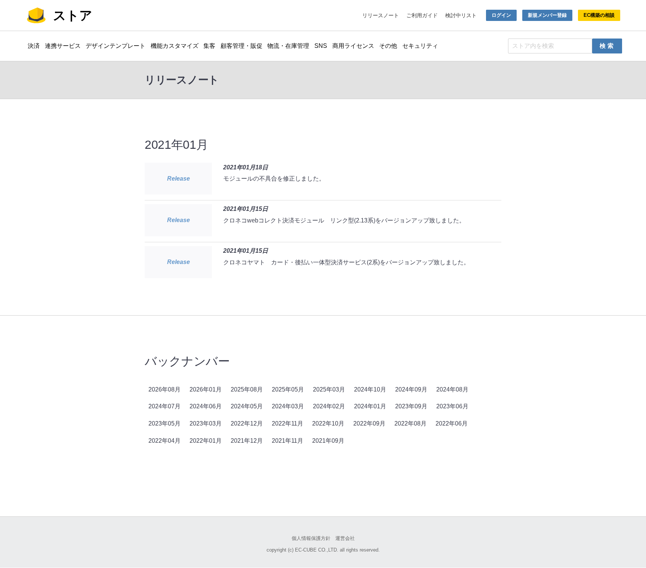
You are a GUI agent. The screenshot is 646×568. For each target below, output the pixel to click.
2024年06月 (206, 406)
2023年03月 (206, 423)
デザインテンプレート (115, 46)
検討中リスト (461, 15)
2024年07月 (164, 406)
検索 (607, 46)
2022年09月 (369, 423)
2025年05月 (288, 389)
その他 (388, 46)
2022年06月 (452, 423)
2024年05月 (247, 406)
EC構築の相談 (599, 15)
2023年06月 (452, 406)
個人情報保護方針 (311, 538)
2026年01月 (206, 389)
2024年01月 (370, 406)
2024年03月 (288, 406)
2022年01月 (206, 440)
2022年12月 (247, 423)
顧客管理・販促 (241, 46)
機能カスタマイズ (175, 46)
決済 (34, 46)
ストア (72, 15)
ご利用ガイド (422, 15)
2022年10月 (328, 423)
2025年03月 (329, 389)
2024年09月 (411, 389)
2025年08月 (247, 389)
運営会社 (345, 538)
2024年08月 (452, 389)
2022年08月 (410, 423)
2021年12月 (247, 440)
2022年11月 (287, 423)
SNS (320, 46)
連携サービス (63, 46)
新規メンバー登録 (547, 15)
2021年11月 (287, 440)
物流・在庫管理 (288, 46)
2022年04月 (164, 440)
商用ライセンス (353, 46)
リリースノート (380, 15)
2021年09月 (328, 440)
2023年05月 (164, 423)
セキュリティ (420, 46)
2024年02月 (329, 406)
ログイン (501, 15)
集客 (209, 46)
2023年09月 (411, 406)
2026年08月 (164, 389)
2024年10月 (370, 389)
